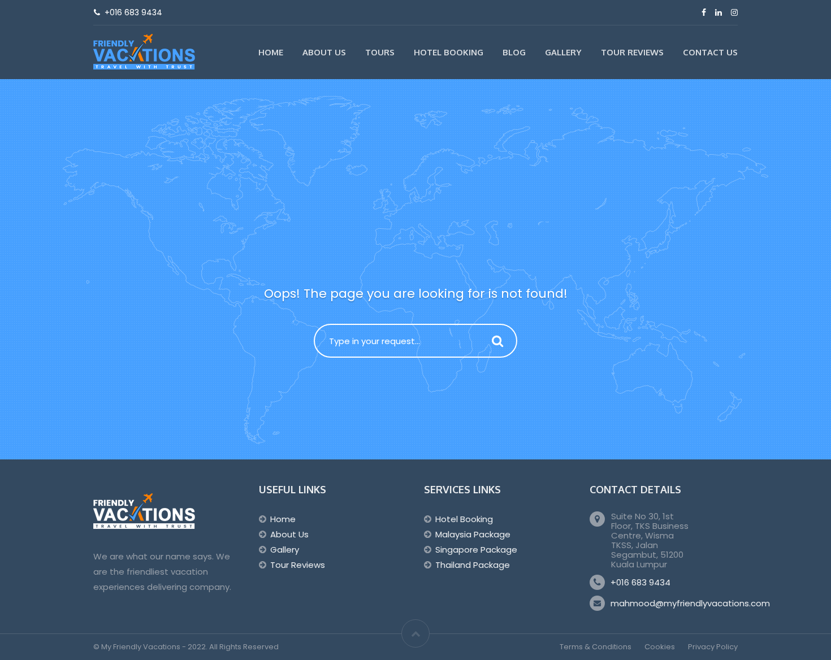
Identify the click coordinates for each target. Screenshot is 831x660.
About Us (324, 52)
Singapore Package (476, 549)
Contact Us (710, 52)
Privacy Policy (713, 646)
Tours (380, 52)
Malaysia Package (472, 534)
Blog (514, 52)
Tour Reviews (632, 52)
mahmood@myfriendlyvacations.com (690, 603)
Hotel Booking (448, 52)
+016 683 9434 (640, 582)
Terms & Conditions (595, 646)
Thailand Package (472, 565)
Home (270, 52)
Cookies (659, 646)
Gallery (563, 52)
